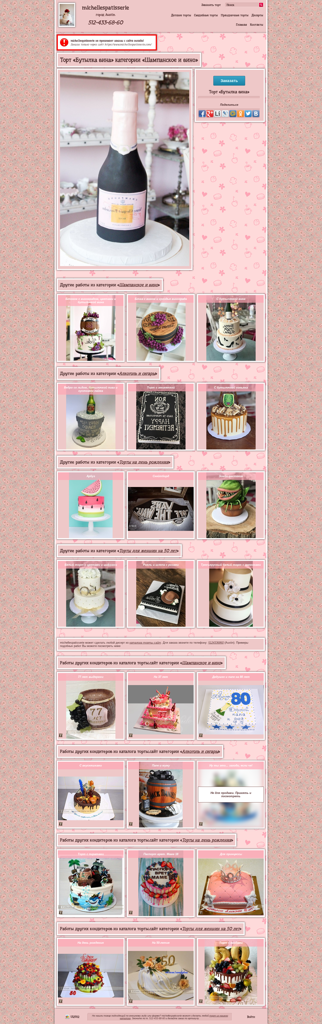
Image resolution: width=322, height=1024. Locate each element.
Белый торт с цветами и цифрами (91, 564)
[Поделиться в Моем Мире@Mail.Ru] (232, 113)
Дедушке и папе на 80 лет (231, 676)
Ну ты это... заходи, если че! (230, 765)
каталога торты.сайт (145, 642)
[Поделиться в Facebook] (202, 113)
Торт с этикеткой (161, 387)
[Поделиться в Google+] (209, 113)
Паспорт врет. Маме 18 (160, 854)
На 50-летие (161, 942)
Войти (251, 1017)
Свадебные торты (206, 15)
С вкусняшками (91, 765)
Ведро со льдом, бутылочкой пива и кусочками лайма (90, 389)
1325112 (74, 1017)
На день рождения (91, 942)
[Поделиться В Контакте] (255, 113)
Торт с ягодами (231, 942)
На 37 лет (161, 676)
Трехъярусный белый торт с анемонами (231, 564)
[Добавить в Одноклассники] (240, 113)
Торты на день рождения (143, 462)
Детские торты (181, 15)
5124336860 (216, 642)
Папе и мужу (161, 765)
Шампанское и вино (138, 284)
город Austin (105, 15)
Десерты (257, 15)
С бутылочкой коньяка (231, 387)
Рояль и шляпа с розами (161, 564)
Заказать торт (211, 5)
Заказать (229, 81)
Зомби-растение (231, 476)
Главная (241, 24)
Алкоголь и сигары (137, 373)
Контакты (256, 24)
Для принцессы (231, 854)
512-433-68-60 (105, 22)
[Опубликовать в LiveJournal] (225, 113)
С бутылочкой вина (230, 299)
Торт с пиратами (91, 854)
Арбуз (91, 476)
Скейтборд (161, 476)
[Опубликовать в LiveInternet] (217, 113)
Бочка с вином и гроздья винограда (161, 299)
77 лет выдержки (90, 676)
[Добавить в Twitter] (248, 113)
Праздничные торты (234, 15)
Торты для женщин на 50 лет (148, 550)
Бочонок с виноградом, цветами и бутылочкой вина (90, 300)
